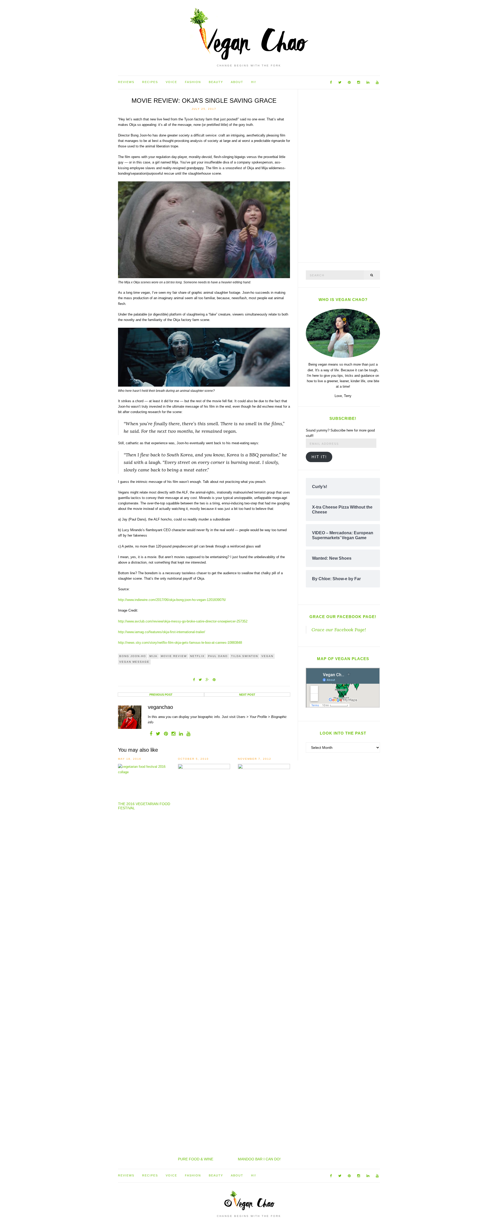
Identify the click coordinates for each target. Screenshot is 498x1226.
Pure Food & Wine (195, 1159)
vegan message (134, 661)
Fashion (193, 82)
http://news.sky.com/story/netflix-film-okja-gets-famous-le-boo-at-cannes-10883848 (180, 643)
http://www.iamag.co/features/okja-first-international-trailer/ (161, 632)
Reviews (126, 82)
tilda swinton (244, 656)
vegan (267, 656)
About (237, 82)
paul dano (218, 656)
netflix (197, 656)
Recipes (150, 82)
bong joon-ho (132, 656)
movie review (174, 656)
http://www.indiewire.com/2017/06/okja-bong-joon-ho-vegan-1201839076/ (172, 600)
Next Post (247, 694)
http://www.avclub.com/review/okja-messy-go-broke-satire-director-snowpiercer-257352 (182, 621)
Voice (171, 82)
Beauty (216, 82)
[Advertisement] (345, 175)
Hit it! (319, 457)
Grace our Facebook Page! (342, 616)
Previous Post (160, 694)
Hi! (253, 82)
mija (153, 656)
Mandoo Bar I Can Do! (259, 1159)
